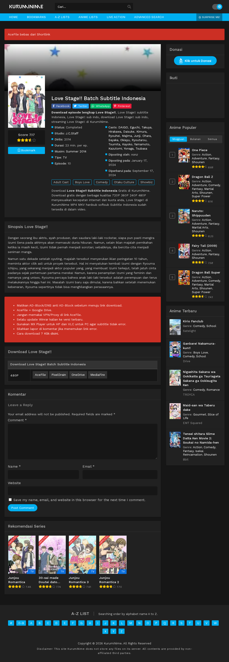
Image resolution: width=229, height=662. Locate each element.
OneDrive (78, 374)
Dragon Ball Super (206, 272)
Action (206, 154)
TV (65, 157)
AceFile (40, 374)
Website (14, 483)
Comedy (102, 182)
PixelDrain (58, 374)
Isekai (199, 451)
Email (89, 467)
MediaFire (97, 374)
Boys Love (82, 182)
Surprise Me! (210, 17)
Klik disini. (51, 333)
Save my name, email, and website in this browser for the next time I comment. (79, 500)
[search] (129, 7)
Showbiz (146, 182)
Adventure (199, 158)
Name (14, 467)
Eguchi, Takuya (140, 127)
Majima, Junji (131, 136)
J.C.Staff (72, 133)
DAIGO (123, 127)
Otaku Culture (124, 182)
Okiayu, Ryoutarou (133, 140)
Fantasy (213, 158)
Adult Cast (61, 182)
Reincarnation (192, 454)
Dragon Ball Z (202, 177)
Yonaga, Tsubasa (135, 148)
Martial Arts (200, 227)
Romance (213, 389)
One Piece (199, 150)
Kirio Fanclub (193, 321)
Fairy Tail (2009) (204, 245)
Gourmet (199, 414)
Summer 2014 (76, 151)
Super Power (201, 196)
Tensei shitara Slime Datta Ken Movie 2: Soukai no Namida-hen (201, 438)
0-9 (21, 623)
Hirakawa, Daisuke (121, 131)
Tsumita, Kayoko (120, 144)
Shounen (198, 162)
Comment (17, 420)
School (211, 326)
